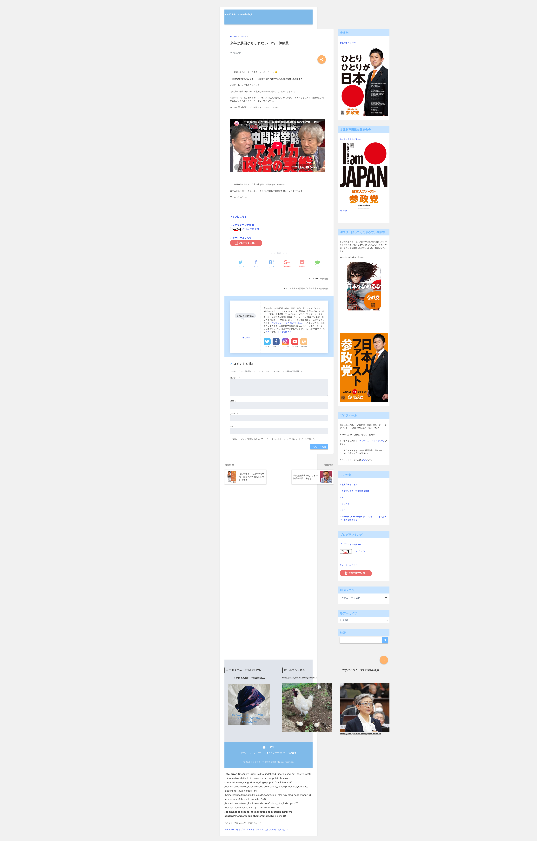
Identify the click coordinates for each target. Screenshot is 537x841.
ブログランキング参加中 (243, 224)
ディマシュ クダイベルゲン (372, 441)
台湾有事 (312, 288)
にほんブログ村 (250, 228)
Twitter (267, 346)
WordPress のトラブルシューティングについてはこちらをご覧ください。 (257, 829)
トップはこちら (238, 216)
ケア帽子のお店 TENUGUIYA (249, 678)
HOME (270, 747)
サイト (233, 426)
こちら (268, 332)
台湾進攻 (324, 288)
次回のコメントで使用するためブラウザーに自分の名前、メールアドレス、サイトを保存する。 (274, 439)
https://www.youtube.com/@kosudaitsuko (360, 733)
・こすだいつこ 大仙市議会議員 (354, 491)
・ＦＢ (343, 510)
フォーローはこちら (240, 237)
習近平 (302, 288)
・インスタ (344, 504)
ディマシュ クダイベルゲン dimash (288, 323)
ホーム (244, 752)
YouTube (295, 346)
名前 (233, 401)
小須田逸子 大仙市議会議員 (238, 14)
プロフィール (255, 752)
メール (234, 413)
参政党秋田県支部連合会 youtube (351, 175)
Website (304, 346)
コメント (235, 377)
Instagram (285, 346)
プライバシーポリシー (274, 752)
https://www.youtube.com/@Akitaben (299, 677)
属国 (293, 288)
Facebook (276, 346)
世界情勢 (324, 278)
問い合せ (292, 752)
